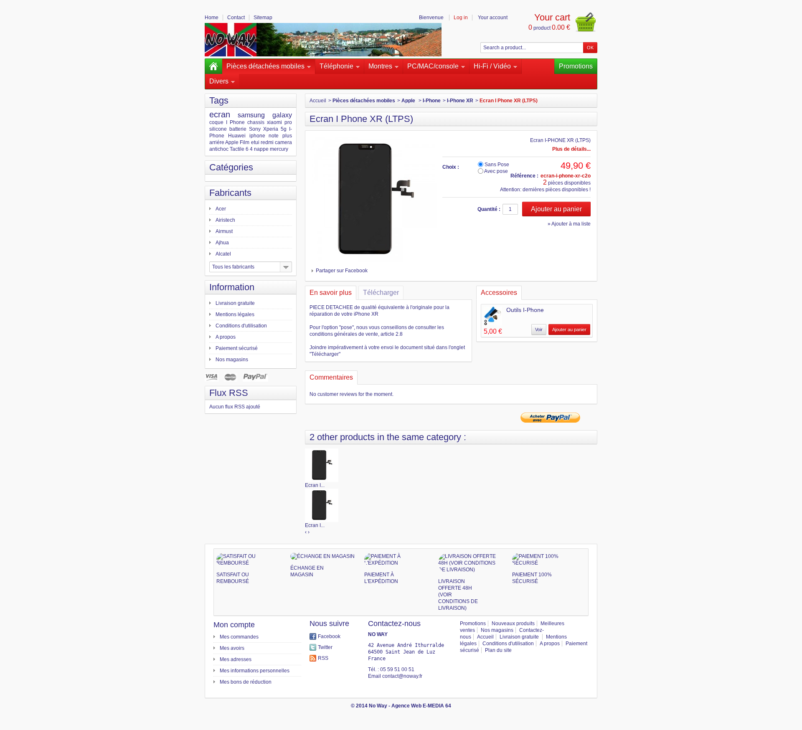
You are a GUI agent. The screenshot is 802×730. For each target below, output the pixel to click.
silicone (218, 129)
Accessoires (499, 292)
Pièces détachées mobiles (265, 66)
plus (287, 136)
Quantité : (488, 209)
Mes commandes (239, 637)
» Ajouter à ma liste (569, 224)
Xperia (270, 129)
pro (288, 122)
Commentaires (331, 377)
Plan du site (498, 650)
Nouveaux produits (513, 623)
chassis (255, 122)
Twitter (325, 647)
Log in (461, 17)
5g (284, 129)
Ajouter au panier (569, 329)
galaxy (282, 115)
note (274, 136)
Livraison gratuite (235, 303)
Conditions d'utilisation (241, 326)
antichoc (218, 149)
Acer (221, 209)
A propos (226, 337)
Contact (236, 17)
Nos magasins (232, 359)
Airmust (224, 231)
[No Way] (323, 39)
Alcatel (223, 254)
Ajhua (222, 243)
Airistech (225, 220)
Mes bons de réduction (246, 682)
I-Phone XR (460, 101)
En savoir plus (331, 292)
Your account (493, 17)
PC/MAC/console (433, 66)
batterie (237, 129)
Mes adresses (235, 659)
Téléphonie (336, 66)
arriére (216, 142)
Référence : (524, 176)
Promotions (576, 66)
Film (244, 142)
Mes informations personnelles (254, 671)
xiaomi (274, 122)
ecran (219, 114)
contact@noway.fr (402, 676)
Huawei (237, 136)
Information (231, 287)
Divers (218, 81)
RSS (323, 658)
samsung (251, 115)
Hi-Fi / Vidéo (492, 66)
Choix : (450, 167)
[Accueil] (213, 66)
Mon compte (234, 625)
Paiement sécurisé (237, 348)
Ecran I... (315, 485)
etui (255, 142)
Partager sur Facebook (342, 271)
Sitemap (263, 17)
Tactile (237, 149)
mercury (279, 149)
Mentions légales (235, 314)
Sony (255, 129)
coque (216, 122)
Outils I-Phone (525, 310)
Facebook (329, 636)
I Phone (235, 122)
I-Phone (432, 101)
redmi (267, 142)
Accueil (318, 101)
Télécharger (381, 292)
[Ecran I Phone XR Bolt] (321, 505)
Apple (232, 142)
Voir (539, 329)
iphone (257, 136)
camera (283, 142)
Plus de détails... (571, 149)
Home (211, 17)
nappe (261, 149)
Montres (380, 66)
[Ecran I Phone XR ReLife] (321, 465)
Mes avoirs (232, 648)
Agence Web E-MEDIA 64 (421, 706)
